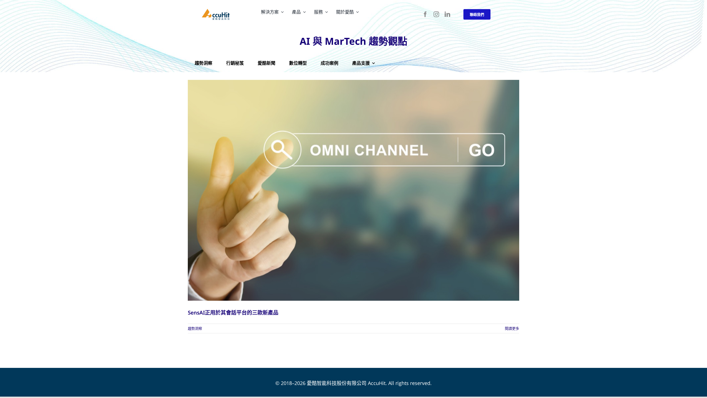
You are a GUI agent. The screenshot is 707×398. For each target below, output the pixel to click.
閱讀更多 (512, 328)
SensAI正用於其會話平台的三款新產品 (233, 312)
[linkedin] (447, 14)
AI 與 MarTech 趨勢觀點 (353, 41)
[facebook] (425, 14)
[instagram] (436, 14)
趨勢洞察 (195, 328)
